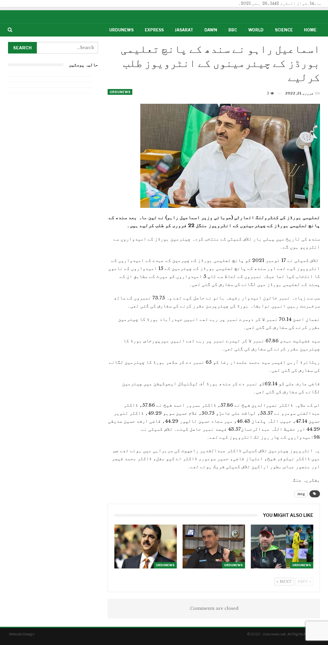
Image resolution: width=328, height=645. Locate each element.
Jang (301, 494)
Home (310, 30)
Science (284, 30)
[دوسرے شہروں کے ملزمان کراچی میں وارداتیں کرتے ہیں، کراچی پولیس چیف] (214, 546)
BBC (232, 30)
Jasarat (184, 30)
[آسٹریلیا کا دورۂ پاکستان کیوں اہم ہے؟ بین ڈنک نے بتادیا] (282, 546)
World (256, 30)
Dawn (210, 30)
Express (154, 30)
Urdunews (121, 30)
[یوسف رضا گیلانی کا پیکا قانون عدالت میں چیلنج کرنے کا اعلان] (145, 546)
